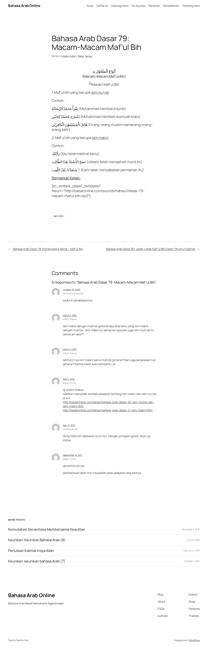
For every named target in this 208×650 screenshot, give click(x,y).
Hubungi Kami (120, 6)
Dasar (81, 56)
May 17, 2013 (69, 425)
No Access (138, 6)
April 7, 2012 (69, 379)
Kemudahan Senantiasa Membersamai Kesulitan (46, 529)
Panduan (154, 6)
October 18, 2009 (71, 289)
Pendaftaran (171, 6)
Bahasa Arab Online (24, 5)
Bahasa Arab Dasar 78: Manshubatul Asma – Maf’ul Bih (48, 249)
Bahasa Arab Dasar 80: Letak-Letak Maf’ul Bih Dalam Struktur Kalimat (150, 249)
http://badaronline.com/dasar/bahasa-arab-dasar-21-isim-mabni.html (108, 410)
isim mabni (100, 137)
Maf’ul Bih (58, 216)
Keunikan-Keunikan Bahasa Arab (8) (36, 540)
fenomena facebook (73, 293)
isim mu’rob (100, 92)
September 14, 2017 (72, 455)
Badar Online (68, 56)
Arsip (90, 6)
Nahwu (88, 56)
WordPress (194, 640)
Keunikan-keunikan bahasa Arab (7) (36, 561)
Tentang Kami (191, 6)
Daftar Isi (102, 6)
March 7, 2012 (70, 315)
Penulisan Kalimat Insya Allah (31, 551)
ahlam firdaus (70, 319)
